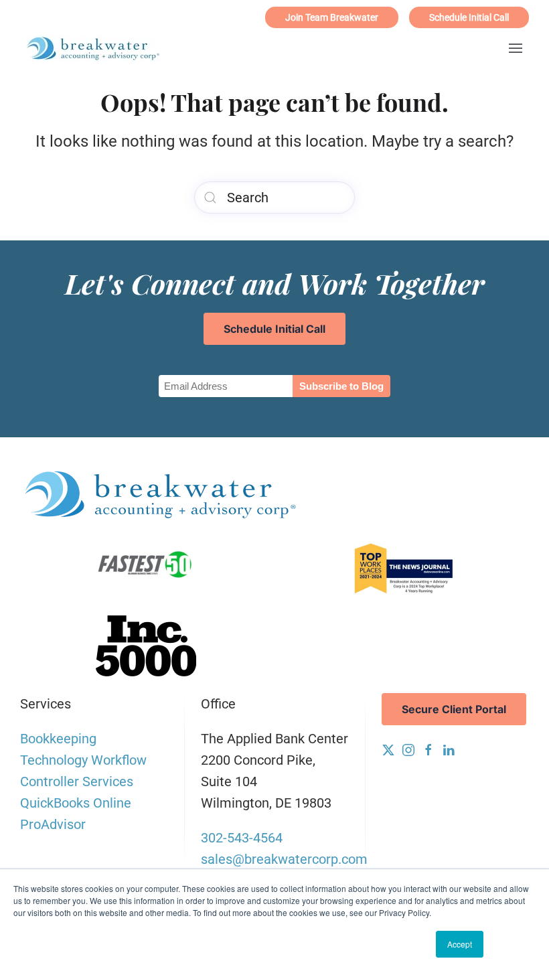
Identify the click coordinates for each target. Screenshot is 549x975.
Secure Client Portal (454, 709)
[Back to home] (93, 48)
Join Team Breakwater (331, 17)
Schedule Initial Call (469, 17)
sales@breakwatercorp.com (284, 859)
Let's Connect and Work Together (275, 283)
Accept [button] (459, 944)
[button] (515, 48)
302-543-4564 (242, 838)
